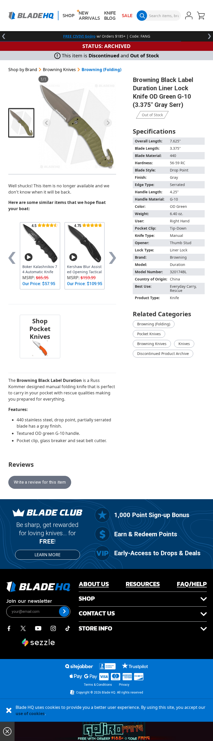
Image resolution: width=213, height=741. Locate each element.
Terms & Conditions (98, 685)
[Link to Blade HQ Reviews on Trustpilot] (135, 666)
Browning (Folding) (101, 69)
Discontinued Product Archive (163, 353)
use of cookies (30, 713)
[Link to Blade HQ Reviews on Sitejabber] (79, 666)
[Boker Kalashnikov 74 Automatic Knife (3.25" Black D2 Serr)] (40, 243)
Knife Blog (110, 15)
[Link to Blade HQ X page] (23, 628)
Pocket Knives (149, 333)
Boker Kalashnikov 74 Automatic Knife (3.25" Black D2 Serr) (39, 269)
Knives (184, 343)
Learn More (48, 555)
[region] (106, 36)
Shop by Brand (22, 69)
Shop (69, 15)
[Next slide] (108, 123)
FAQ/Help (192, 583)
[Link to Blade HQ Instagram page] (53, 628)
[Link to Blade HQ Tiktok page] (67, 628)
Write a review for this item (40, 482)
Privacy (124, 685)
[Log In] (189, 16)
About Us (94, 583)
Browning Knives (59, 69)
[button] (201, 16)
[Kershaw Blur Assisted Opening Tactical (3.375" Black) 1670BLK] (84, 243)
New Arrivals (89, 15)
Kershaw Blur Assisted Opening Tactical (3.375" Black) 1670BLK (84, 269)
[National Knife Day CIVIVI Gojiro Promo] (114, 731)
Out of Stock (152, 114)
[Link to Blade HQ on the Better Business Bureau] (107, 666)
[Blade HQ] (31, 15)
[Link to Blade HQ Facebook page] (8, 628)
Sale (127, 15)
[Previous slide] (47, 123)
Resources (143, 583)
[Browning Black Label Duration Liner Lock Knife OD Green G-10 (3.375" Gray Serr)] (77, 126)
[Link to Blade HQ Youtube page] (38, 628)
